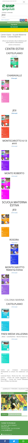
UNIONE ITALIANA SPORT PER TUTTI (9, 1)
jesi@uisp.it (8, 430)
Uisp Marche (14, 24)
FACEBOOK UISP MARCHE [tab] (14, 414)
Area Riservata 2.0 (7, 434)
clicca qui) (14, 113)
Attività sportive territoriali (13, 22)
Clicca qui (14, 78)
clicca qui (14, 56)
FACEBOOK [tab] (4, 414)
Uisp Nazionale (14, 27)
